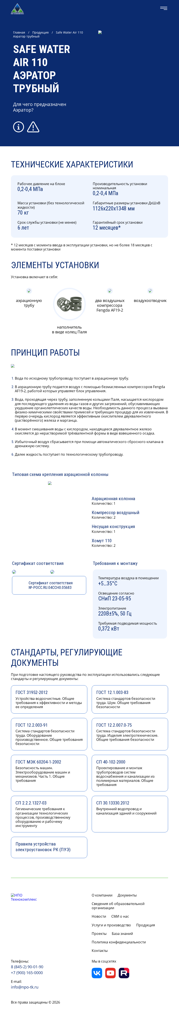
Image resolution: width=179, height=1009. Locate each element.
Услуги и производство (111, 925)
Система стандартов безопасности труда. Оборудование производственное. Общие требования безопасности (49, 734)
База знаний (122, 934)
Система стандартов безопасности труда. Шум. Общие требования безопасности (125, 699)
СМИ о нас (120, 916)
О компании (102, 895)
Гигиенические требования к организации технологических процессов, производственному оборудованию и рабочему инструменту (42, 814)
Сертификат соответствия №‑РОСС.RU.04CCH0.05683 (51, 585)
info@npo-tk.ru (24, 987)
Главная (19, 32)
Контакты (100, 951)
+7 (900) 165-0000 (27, 972)
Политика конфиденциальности (119, 942)
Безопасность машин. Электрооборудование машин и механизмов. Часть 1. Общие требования (42, 771)
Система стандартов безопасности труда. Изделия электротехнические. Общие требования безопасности (127, 732)
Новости (99, 916)
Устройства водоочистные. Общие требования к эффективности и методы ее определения (48, 699)
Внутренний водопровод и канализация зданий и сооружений (126, 807)
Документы (127, 895)
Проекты (99, 934)
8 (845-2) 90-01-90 (27, 967)
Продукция (40, 32)
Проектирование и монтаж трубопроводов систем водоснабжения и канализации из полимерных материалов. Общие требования (125, 773)
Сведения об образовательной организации (118, 906)
